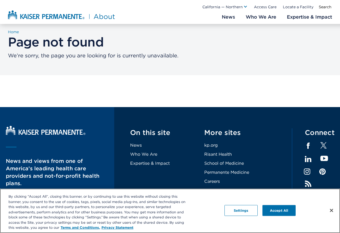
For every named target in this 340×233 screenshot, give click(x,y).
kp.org (211, 145)
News (136, 145)
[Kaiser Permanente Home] (46, 133)
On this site (150, 132)
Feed (308, 184)
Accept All (279, 210)
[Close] (331, 210)
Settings (241, 210)
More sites (222, 132)
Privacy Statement (117, 228)
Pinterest (322, 171)
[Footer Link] (323, 147)
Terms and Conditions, (80, 228)
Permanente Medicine (226, 172)
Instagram (307, 171)
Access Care (265, 7)
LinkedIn (308, 159)
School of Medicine (224, 163)
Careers (212, 181)
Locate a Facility (298, 7)
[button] (225, 7)
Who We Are (143, 154)
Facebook (308, 146)
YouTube (324, 159)
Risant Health (218, 154)
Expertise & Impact (150, 163)
